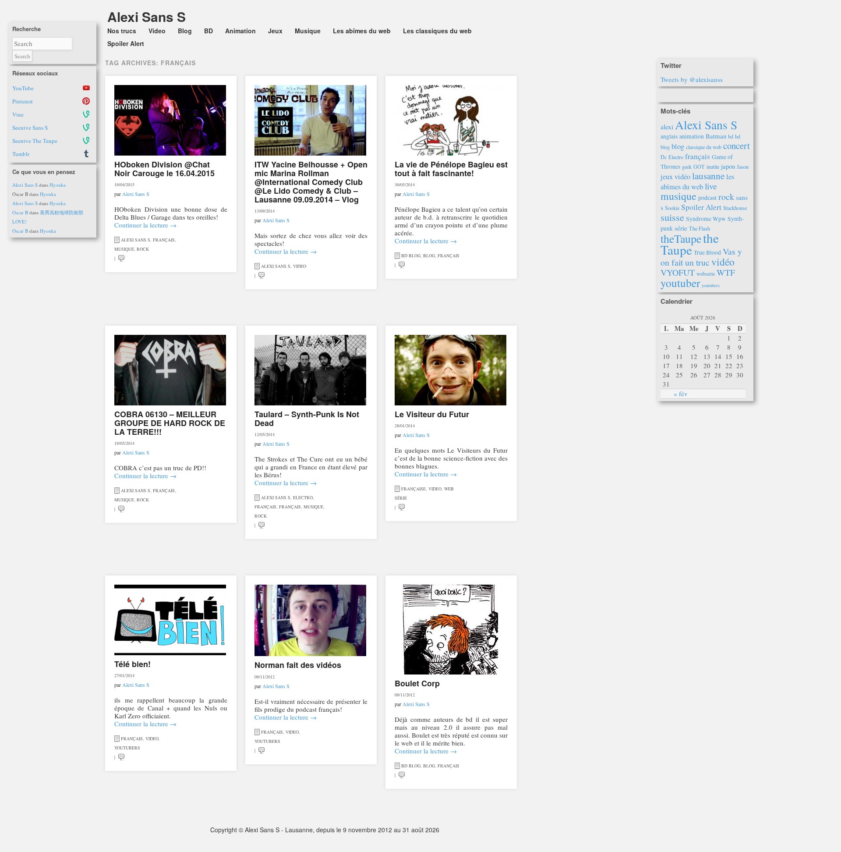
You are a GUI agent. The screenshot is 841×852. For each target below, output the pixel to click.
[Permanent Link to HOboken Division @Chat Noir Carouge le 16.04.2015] (170, 120)
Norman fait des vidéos (297, 665)
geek (687, 166)
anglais (669, 136)
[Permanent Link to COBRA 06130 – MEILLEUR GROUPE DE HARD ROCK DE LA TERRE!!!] (170, 370)
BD (208, 30)
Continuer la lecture (145, 224)
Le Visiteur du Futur (432, 414)
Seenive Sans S (30, 127)
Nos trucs (121, 30)
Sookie (672, 207)
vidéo (723, 262)
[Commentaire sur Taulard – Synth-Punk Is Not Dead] (261, 525)
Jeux (275, 30)
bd (730, 136)
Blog (185, 30)
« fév (681, 393)
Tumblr (20, 154)
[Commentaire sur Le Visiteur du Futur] (401, 507)
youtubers (711, 285)
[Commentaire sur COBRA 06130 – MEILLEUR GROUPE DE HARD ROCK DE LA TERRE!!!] (121, 509)
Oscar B (20, 212)
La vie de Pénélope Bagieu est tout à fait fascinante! (451, 169)
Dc (664, 156)
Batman (716, 135)
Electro (303, 497)
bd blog (410, 255)
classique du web (703, 146)
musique (678, 196)
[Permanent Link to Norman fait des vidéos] (310, 620)
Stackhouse (735, 207)
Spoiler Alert (125, 43)
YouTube (23, 88)
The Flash (699, 228)
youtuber (680, 282)
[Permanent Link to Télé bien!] (170, 620)
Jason (743, 166)
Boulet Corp (417, 683)
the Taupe (690, 243)
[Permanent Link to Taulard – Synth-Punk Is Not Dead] (310, 370)
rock (726, 196)
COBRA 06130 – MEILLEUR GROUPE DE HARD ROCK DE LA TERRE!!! (169, 422)
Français (164, 240)
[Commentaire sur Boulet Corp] (401, 775)
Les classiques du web (437, 30)
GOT (699, 166)
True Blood (707, 252)
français (697, 156)
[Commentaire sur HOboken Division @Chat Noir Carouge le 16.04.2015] (121, 258)
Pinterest (22, 101)
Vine (18, 114)
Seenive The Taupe (34, 141)
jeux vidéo (675, 176)
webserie (705, 273)
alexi (667, 126)
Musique (308, 30)
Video (157, 30)
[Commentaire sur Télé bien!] (121, 757)
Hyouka (57, 184)
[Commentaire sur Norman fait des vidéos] (261, 750)
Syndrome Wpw (706, 219)
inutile (713, 166)
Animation (240, 30)
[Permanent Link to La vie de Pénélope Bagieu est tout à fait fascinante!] (450, 120)
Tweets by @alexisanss (692, 79)
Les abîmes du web (362, 30)
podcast (707, 198)
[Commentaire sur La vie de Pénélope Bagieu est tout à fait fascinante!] (401, 265)
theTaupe (681, 238)
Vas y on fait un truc (701, 256)
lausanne (708, 176)
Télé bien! (132, 664)
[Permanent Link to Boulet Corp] (450, 629)
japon (728, 166)
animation (691, 136)
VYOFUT (678, 272)
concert (736, 145)
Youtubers (127, 748)
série (681, 228)
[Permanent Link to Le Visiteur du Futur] (450, 370)
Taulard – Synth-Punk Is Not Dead (306, 418)
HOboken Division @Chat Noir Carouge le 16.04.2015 (164, 169)
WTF (726, 272)
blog (677, 146)
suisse (672, 217)
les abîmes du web (697, 182)
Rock (143, 249)
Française (413, 489)
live (711, 186)
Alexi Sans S (25, 184)
